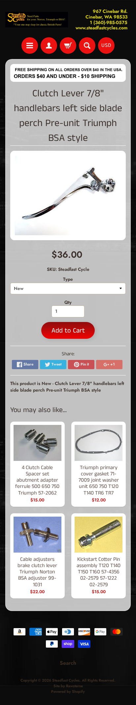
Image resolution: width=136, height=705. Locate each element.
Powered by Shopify (68, 691)
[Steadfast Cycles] (36, 20)
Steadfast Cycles (66, 680)
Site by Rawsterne (68, 686)
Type (68, 279)
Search (68, 663)
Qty (68, 302)
